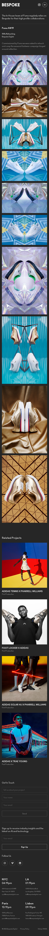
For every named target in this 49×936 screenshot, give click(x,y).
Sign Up (24, 847)
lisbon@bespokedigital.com (34, 918)
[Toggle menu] (44, 4)
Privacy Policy (24, 929)
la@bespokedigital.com (33, 894)
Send (24, 813)
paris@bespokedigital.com (11, 918)
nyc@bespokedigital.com (10, 894)
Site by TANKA (42, 929)
